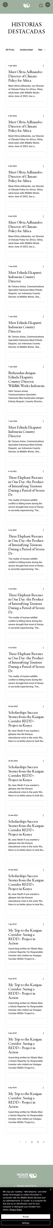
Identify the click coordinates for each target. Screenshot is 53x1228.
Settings (25, 1222)
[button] (41, 4)
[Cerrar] (49, 1191)
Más (40, 49)
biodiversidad (26, 49)
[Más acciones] (44, 65)
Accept (26, 1216)
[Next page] (43, 1142)
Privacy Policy (16, 1209)
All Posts (10, 49)
